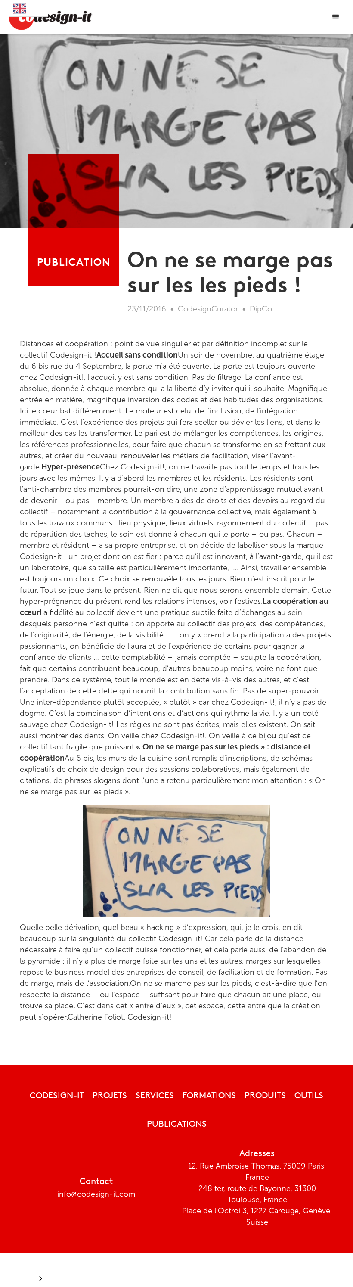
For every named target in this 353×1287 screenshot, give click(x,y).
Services (155, 1096)
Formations (209, 1096)
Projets (110, 1096)
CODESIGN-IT (57, 1096)
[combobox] (28, 8)
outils (308, 1096)
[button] (336, 17)
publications (177, 1124)
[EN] (28, 8)
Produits (265, 1096)
